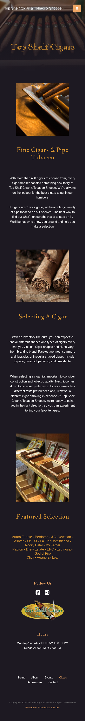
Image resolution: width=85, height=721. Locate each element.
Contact (53, 682)
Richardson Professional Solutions (42, 707)
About (34, 677)
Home (21, 677)
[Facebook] (37, 592)
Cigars (63, 677)
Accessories (34, 682)
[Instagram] (47, 592)
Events (49, 677)
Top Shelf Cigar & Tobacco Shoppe (33, 8)
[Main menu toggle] (77, 8)
